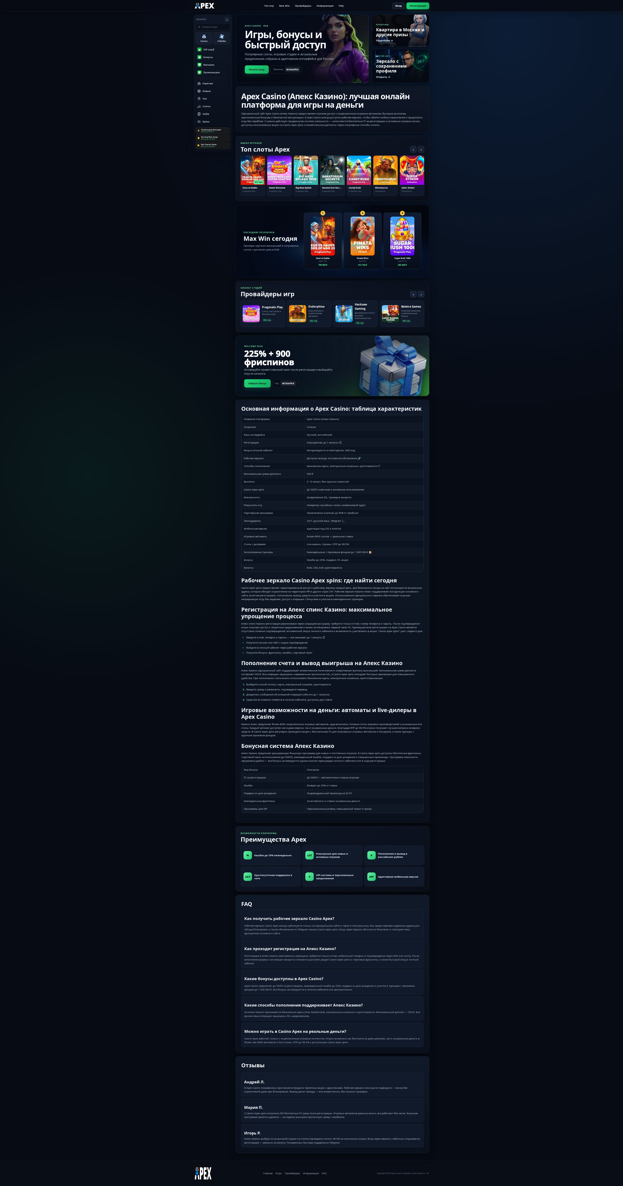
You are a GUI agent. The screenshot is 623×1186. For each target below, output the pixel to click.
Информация (325, 5)
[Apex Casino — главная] (205, 5)
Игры (278, 1173)
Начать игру (257, 69)
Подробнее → (384, 40)
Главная (268, 1173)
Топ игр (269, 5)
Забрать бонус (257, 383)
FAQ (341, 5)
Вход (398, 5)
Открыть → (383, 76)
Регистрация (418, 5)
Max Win (284, 5)
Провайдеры (303, 5)
